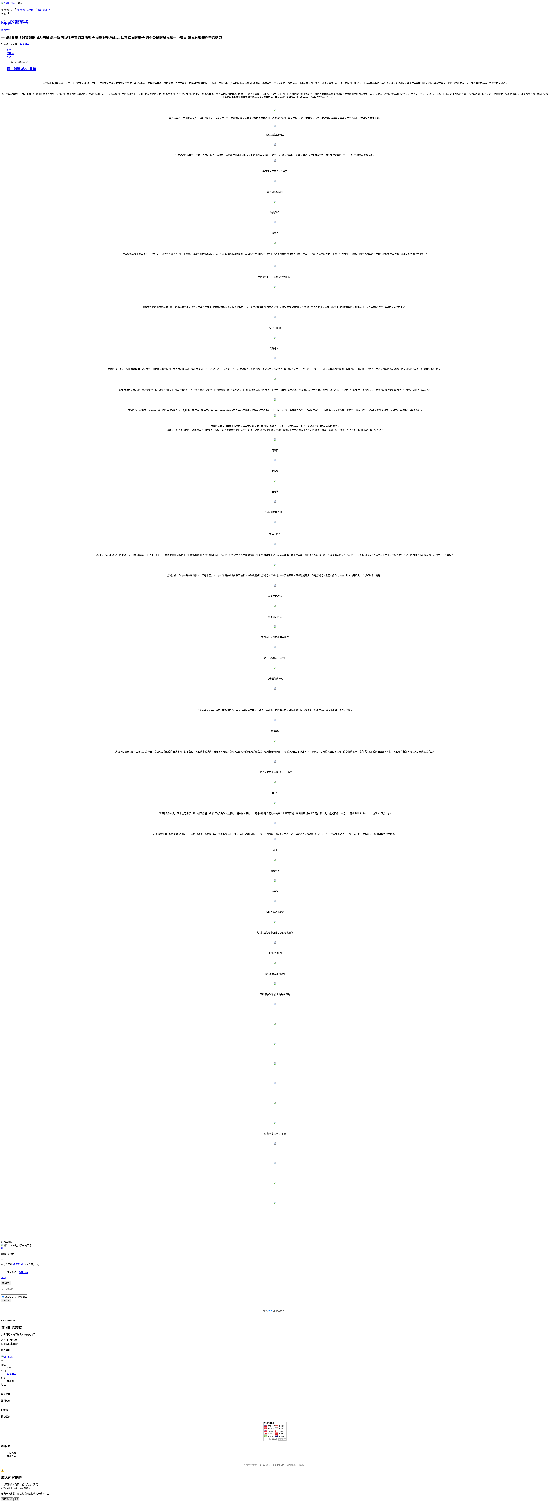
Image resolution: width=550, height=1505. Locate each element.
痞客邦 (16, 1264)
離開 (16, 1499)
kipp (3, 1248)
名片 (9, 57)
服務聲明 (302, 1465)
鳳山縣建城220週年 (21, 69)
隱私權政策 (291, 1465)
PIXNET (253, 1465)
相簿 (9, 50)
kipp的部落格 (15, 22)
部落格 (10, 53)
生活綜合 (24, 44)
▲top (3, 1277)
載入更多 (6, 1283)
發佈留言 (6, 1300)
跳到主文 (5, 30)
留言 (23, 1264)
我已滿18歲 (7, 1499)
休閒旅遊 (23, 1272)
